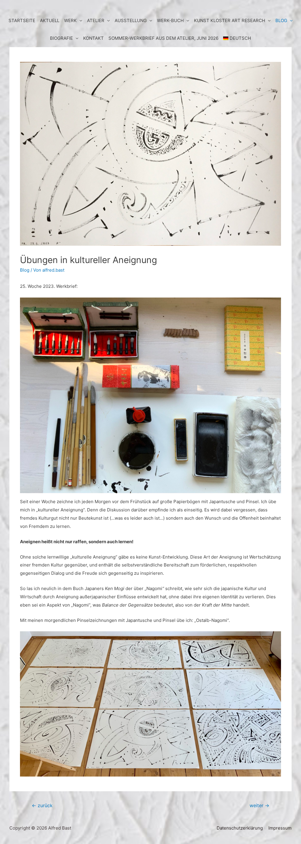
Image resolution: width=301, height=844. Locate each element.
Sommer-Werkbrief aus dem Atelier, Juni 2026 (163, 38)
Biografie (61, 38)
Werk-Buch (170, 20)
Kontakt (93, 38)
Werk (70, 20)
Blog (24, 270)
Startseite (22, 20)
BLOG (281, 20)
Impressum (280, 828)
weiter (259, 805)
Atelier (95, 20)
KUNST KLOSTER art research (229, 20)
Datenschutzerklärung (240, 828)
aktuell (49, 20)
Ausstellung (131, 20)
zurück (42, 805)
